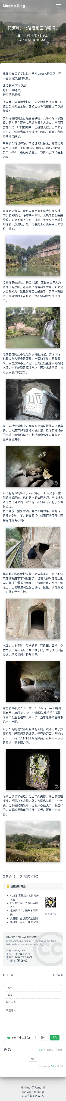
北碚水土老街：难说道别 (24, 922)
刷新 (33, 1058)
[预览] (29, 1038)
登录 (43, 1037)
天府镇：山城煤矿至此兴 (24, 918)
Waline (53, 1066)
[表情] (14, 1038)
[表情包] (19, 1038)
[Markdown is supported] (9, 1038)
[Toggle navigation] (58, 5)
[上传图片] (24, 1038)
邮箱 (10, 995)
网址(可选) (11, 1002)
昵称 (10, 987)
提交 (54, 1037)
